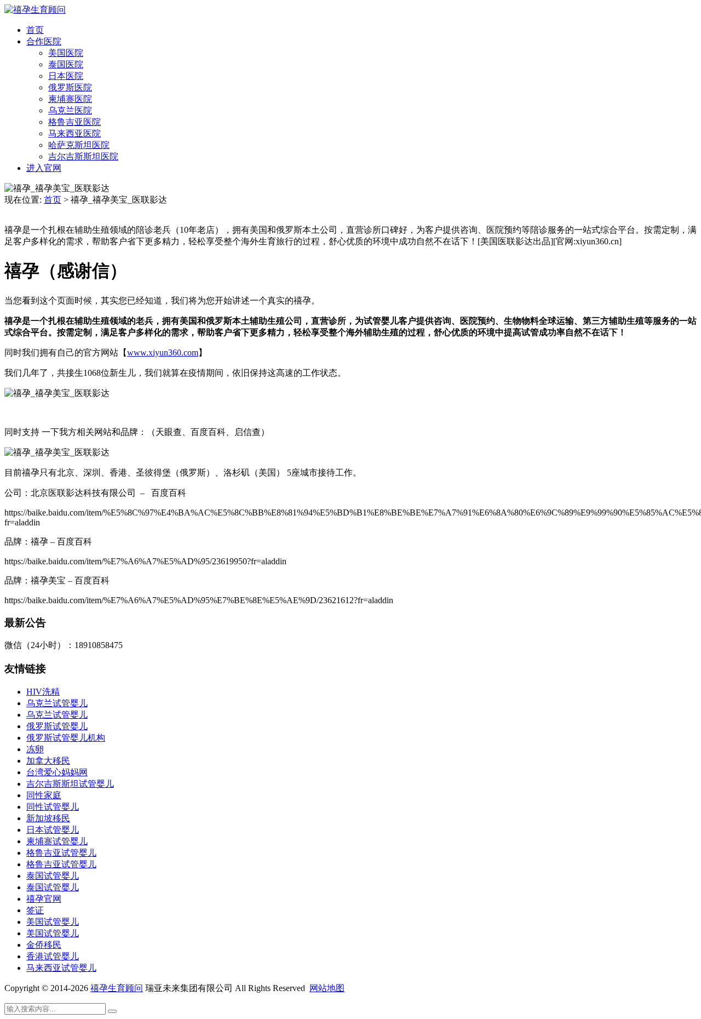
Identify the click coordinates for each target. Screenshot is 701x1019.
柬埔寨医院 (70, 99)
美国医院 (65, 53)
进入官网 (43, 168)
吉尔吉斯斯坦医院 (83, 156)
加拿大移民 (48, 760)
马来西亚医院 (74, 133)
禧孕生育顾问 (116, 988)
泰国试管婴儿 (52, 875)
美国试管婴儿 (52, 921)
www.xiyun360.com (162, 352)
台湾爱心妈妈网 (57, 772)
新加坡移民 (48, 818)
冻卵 (35, 749)
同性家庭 (43, 795)
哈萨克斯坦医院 (79, 145)
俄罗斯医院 (70, 87)
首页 (35, 30)
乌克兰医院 (70, 110)
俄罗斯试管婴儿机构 (65, 737)
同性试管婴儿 (52, 806)
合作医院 (43, 41)
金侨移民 (43, 944)
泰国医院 (65, 64)
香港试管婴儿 (52, 956)
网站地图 (326, 988)
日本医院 (65, 76)
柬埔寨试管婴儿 (57, 841)
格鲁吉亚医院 (74, 122)
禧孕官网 (43, 898)
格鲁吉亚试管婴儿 (61, 852)
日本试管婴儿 (52, 829)
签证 (35, 910)
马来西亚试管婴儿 (61, 967)
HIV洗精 (43, 691)
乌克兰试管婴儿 (57, 703)
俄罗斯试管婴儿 (57, 726)
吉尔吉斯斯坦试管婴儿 (70, 783)
